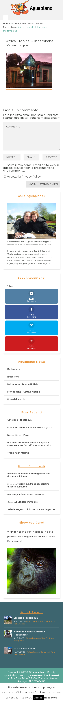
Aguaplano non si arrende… (30, 494)
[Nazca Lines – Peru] (8, 650)
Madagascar (18, 640)
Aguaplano (39, 672)
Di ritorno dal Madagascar (40, 509)
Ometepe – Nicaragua (19, 419)
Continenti (45, 621)
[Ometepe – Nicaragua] (8, 620)
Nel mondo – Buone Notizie (22, 384)
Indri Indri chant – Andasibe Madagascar (30, 427)
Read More (50, 697)
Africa (42, 638)
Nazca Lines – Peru (18, 435)
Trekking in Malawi (18, 453)
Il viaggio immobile (27, 502)
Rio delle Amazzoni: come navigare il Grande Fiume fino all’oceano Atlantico (29, 444)
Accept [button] (38, 697)
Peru (53, 621)
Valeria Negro (15, 509)
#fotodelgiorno (32, 621)
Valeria (11, 473)
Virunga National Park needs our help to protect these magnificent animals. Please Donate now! (31, 536)
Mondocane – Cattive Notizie (23, 391)
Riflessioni (13, 376)
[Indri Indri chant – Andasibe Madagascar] (8, 633)
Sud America (19, 624)
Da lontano (13, 369)
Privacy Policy (31, 176)
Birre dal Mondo (16, 399)
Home (6, 23)
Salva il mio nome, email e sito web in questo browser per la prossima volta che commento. (31, 167)
